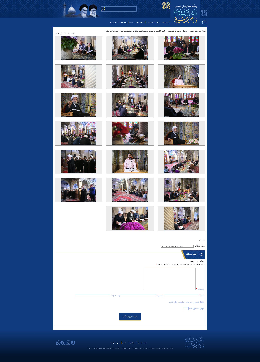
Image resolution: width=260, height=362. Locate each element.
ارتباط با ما (124, 22)
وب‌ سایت (115, 295)
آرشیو (132, 343)
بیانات (157, 22)
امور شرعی (113, 22)
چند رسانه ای (140, 22)
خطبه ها (150, 22)
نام (202, 295)
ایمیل (159, 295)
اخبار (124, 343)
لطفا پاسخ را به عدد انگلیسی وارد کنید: (186, 302)
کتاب (131, 22)
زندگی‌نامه (165, 22)
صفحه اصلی (142, 343)
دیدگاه (200, 289)
